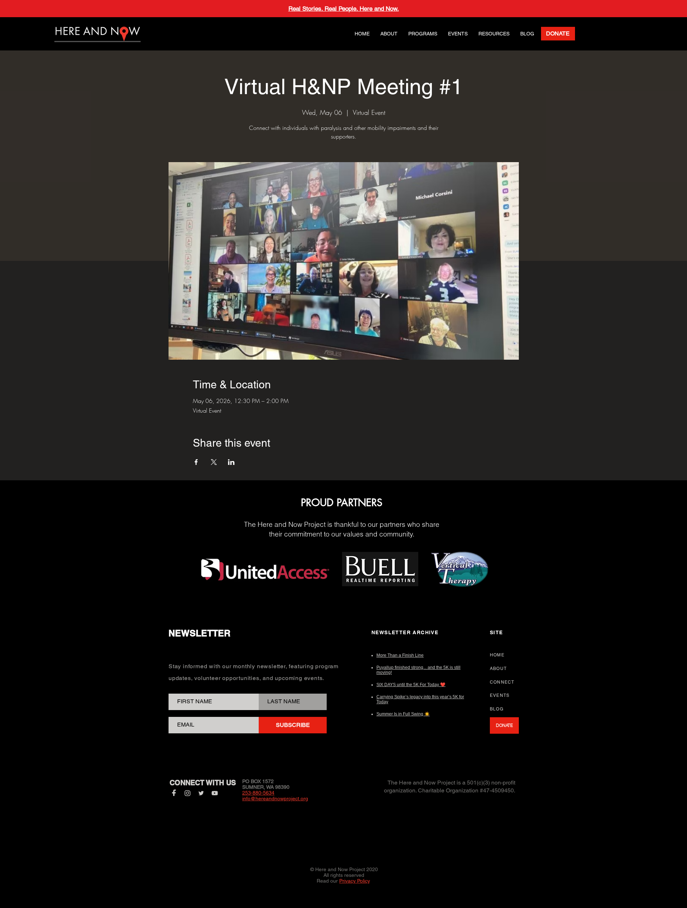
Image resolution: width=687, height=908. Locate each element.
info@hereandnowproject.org (275, 798)
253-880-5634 (258, 793)
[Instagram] (187, 793)
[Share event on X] (213, 462)
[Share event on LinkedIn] (231, 462)
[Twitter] (201, 793)
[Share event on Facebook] (196, 462)
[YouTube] (214, 793)
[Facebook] (174, 793)
